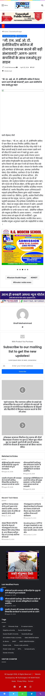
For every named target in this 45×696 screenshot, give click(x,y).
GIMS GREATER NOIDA (32, 637)
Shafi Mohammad (10, 67)
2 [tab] (20, 269)
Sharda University (8, 652)
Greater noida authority (21, 645)
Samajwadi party (29, 649)
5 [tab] (27, 269)
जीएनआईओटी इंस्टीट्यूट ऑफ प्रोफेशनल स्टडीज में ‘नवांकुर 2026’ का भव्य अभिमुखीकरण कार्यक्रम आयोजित (32, 466)
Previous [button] (4, 247)
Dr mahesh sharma (27, 626)
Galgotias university (9, 630)
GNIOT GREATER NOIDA (26, 641)
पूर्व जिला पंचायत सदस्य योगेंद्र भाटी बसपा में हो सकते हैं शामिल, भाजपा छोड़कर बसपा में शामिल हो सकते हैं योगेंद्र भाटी (11, 508)
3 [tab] (22, 269)
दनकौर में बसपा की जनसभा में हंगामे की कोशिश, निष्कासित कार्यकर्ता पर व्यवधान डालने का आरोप (12, 481)
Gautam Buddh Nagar (17, 277)
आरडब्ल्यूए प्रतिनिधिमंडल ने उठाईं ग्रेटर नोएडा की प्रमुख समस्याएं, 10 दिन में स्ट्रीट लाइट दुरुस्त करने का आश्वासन (33, 482)
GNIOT (34, 277)
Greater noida (7, 645)
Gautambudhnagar (15, 31)
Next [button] (40, 247)
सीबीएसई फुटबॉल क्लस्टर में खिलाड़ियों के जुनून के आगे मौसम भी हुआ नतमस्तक (11, 465)
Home (6, 31)
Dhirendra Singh (13, 626)
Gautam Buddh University (10, 634)
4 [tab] (25, 269)
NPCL (19, 649)
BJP (4, 626)
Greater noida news (22, 282)
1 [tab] (17, 269)
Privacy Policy (21, 681)
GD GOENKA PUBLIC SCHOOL (12, 637)
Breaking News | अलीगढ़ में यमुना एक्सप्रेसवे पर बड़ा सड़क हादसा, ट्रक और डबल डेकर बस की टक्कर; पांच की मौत (33, 527)
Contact (30, 681)
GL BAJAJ (6, 641)
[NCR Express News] (22, 5)
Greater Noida (21, 36)
